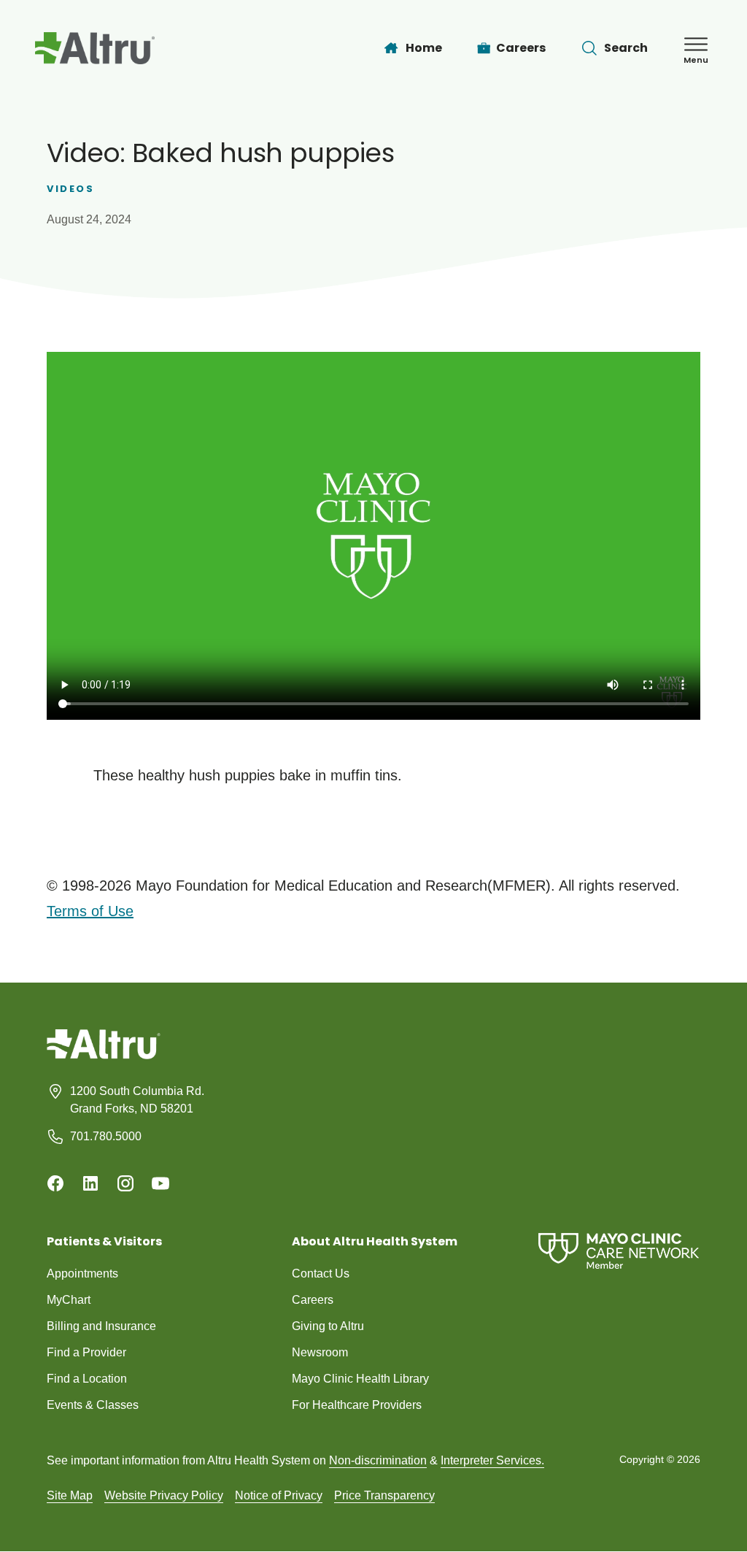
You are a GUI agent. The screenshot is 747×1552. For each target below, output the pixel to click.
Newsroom (320, 1352)
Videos (71, 188)
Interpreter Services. (492, 1460)
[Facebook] (55, 1183)
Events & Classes (93, 1405)
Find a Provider (86, 1352)
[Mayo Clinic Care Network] (618, 1251)
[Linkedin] (90, 1183)
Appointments (82, 1273)
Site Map (70, 1495)
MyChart (68, 1300)
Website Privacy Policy (163, 1495)
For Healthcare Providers (357, 1405)
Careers (312, 1300)
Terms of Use (90, 911)
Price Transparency (384, 1495)
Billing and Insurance (101, 1326)
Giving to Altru (328, 1326)
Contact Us (320, 1273)
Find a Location (87, 1378)
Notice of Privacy (278, 1495)
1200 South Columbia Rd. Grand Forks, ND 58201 (137, 1100)
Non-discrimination (378, 1460)
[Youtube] (160, 1183)
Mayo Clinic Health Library (360, 1378)
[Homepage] (103, 1055)
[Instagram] (125, 1183)
